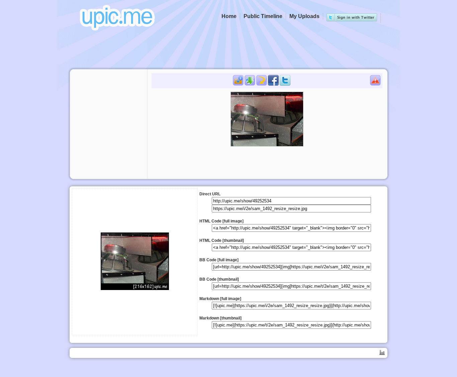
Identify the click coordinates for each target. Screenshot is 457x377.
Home (229, 16)
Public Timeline (263, 16)
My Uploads (304, 16)
